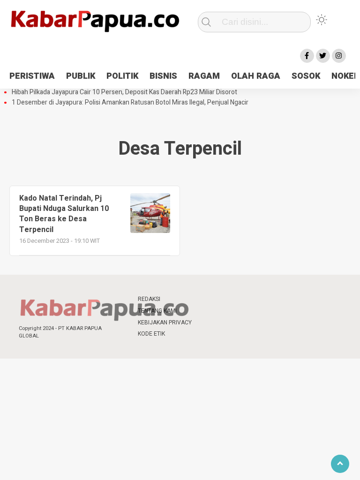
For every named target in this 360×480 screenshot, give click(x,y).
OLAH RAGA (255, 76)
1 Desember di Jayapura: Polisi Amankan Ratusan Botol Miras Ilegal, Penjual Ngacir (130, 102)
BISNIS (163, 76)
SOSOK (306, 76)
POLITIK (122, 76)
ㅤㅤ (208, 299)
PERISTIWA (32, 76)
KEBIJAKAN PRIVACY (165, 322)
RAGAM (204, 76)
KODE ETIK (151, 334)
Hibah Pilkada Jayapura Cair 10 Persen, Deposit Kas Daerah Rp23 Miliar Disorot (124, 92)
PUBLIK (80, 76)
